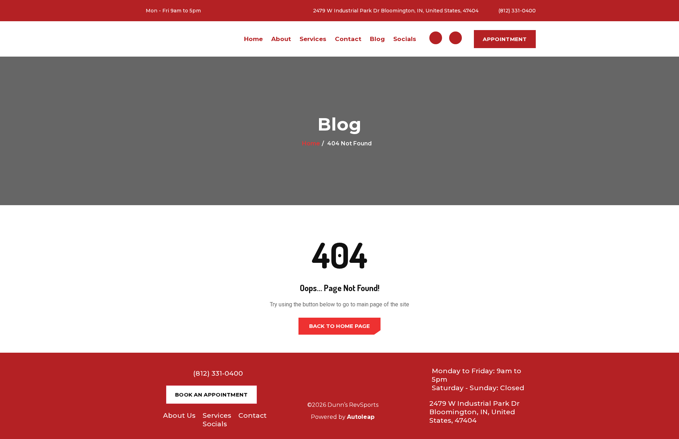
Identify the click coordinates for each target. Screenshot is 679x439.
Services (313, 38)
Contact (348, 38)
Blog (377, 38)
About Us (179, 415)
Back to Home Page (339, 326)
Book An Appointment (211, 394)
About (281, 38)
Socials (404, 38)
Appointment (505, 39)
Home (253, 38)
